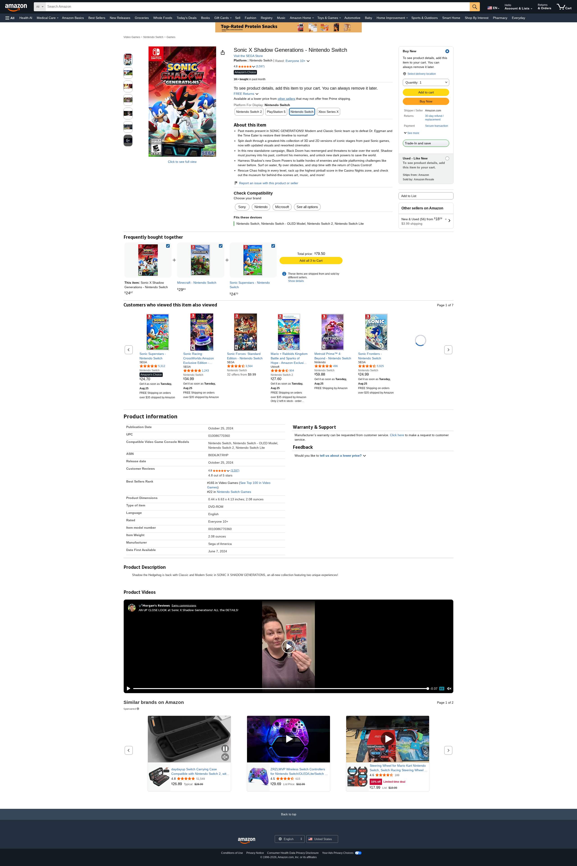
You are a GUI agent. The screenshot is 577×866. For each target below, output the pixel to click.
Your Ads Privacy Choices (337, 853)
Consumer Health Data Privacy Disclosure (293, 853)
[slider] (280, 688)
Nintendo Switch (153, 37)
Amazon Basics (73, 18)
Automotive (352, 18)
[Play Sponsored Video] (288, 739)
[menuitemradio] (441, 688)
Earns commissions (184, 605)
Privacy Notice (255, 853)
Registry (266, 18)
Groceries (142, 18)
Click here (397, 435)
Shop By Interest (476, 18)
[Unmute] (449, 688)
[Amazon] (16, 6)
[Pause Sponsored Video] (225, 749)
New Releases (120, 18)
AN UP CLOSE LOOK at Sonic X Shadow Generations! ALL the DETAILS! (188, 610)
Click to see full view (182, 161)
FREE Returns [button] (244, 93)
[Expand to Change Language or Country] (498, 8)
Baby (368, 18)
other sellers (286, 98)
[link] (200, 260)
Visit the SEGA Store (248, 56)
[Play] (127, 689)
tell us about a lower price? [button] (341, 455)
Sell (237, 18)
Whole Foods (162, 18)
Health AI (25, 18)
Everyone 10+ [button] (296, 61)
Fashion (250, 18)
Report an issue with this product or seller (268, 183)
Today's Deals (187, 18)
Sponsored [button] (130, 708)
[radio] (128, 59)
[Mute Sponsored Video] (225, 757)
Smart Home (451, 18)
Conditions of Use (232, 853)
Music (281, 18)
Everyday (518, 18)
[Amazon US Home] (246, 841)
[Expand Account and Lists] (531, 8)
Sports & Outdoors (424, 18)
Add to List (408, 196)
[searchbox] (258, 6)
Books (205, 18)
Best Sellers (96, 18)
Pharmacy (500, 18)
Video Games (132, 37)
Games (171, 37)
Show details (296, 281)
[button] (9, 18)
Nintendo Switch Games (234, 492)
